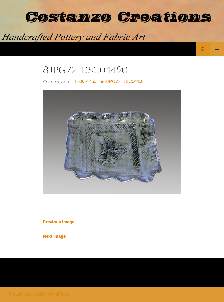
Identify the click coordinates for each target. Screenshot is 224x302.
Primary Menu (217, 49)
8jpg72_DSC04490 (124, 81)
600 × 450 (86, 81)
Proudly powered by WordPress (39, 294)
